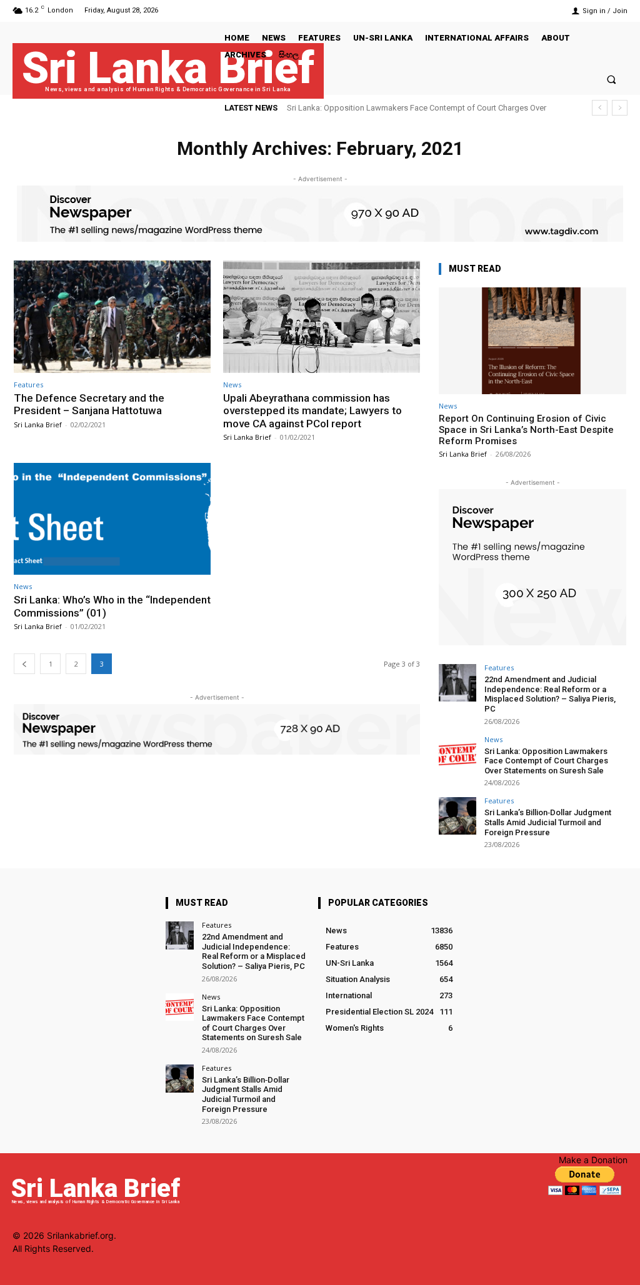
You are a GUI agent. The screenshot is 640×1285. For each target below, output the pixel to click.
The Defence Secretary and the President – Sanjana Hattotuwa (89, 404)
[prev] (600, 108)
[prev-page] (24, 663)
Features (28, 384)
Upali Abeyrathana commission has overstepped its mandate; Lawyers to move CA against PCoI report (312, 411)
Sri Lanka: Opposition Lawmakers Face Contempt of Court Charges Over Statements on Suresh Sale (546, 761)
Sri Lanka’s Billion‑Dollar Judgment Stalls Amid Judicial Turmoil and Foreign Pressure (547, 822)
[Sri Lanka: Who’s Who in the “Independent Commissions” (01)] (112, 519)
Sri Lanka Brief (38, 424)
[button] (612, 79)
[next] (620, 108)
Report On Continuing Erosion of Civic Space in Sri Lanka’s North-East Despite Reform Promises (526, 430)
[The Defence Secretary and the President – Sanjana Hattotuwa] (112, 316)
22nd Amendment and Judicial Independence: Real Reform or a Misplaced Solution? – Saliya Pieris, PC (550, 694)
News (232, 384)
